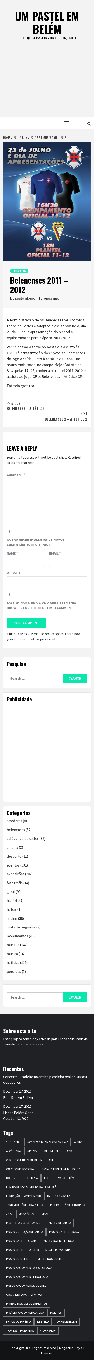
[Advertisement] (47, 83)
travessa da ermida (20, 1330)
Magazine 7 (67, 1348)
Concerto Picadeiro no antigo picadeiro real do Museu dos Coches (45, 1079)
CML (51, 1160)
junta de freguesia (21, 927)
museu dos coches (51, 1259)
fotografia (15, 883)
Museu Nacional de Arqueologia (29, 1268)
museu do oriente (18, 1259)
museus (13, 944)
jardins (12, 918)
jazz (9, 1214)
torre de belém (66, 1321)
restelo (43, 1321)
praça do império (18, 1321)
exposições (15, 874)
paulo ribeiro (25, 298)
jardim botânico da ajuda (24, 1205)
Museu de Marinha (58, 1250)
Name (12, 553)
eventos (13, 865)
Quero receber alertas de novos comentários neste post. (35, 542)
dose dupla (30, 1178)
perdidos (14, 971)
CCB (69, 1151)
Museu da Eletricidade (21, 1241)
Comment (16, 474)
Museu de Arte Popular (22, 1250)
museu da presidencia (59, 1241)
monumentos (17, 936)
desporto (14, 856)
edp (46, 1178)
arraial (32, 1151)
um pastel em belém (47, 22)
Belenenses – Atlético (25, 406)
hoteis (12, 909)
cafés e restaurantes (23, 838)
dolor (10, 1178)
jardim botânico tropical (67, 1205)
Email (55, 553)
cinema (12, 847)
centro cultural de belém (24, 1160)
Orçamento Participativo (24, 1295)
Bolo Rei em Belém (18, 1097)
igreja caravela (58, 1196)
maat (45, 1214)
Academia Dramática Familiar (47, 1142)
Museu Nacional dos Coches (26, 1286)
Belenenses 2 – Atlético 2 (66, 416)
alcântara (13, 1151)
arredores (14, 820)
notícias (13, 962)
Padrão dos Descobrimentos (27, 1304)
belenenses (19, 271)
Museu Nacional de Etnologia (27, 1277)
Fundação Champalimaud (23, 1196)
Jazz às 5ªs (27, 1214)
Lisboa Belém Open (18, 1112)
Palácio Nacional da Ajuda (25, 1312)
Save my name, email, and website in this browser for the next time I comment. (41, 605)
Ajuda (78, 1142)
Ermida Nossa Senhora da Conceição (32, 1187)
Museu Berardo (60, 1223)
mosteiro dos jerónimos (24, 1223)
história (13, 900)
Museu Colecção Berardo (24, 1232)
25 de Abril (13, 1142)
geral (11, 891)
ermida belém (65, 1178)
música (12, 953)
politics (56, 1312)
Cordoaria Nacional (20, 1169)
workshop (48, 1330)
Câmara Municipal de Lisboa (61, 1169)
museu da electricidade (65, 1232)
